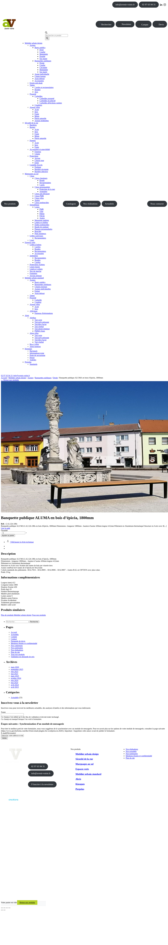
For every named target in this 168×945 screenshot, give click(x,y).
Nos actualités (131, 751)
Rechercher (106, 24)
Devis (161, 24)
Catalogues (71, 204)
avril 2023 (15, 687)
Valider (4, 738)
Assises (30, 378)
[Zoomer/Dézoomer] (2, 907)
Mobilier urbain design (17, 378)
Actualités (109, 204)
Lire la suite (5, 528)
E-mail (8, 733)
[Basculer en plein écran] (4, 907)
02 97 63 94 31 (149, 4)
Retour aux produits (27, 902)
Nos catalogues (17, 646)
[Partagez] (7, 907)
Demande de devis (18, 641)
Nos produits (10, 204)
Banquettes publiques (43, 378)
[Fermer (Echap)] (9, 907)
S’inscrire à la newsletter (42, 784)
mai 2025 (14, 674)
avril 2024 (15, 685)
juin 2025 (14, 672)
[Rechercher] (47, 38)
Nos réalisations (90, 204)
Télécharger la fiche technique (22, 542)
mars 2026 (15, 667)
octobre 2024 (16, 678)
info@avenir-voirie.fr (125, 4)
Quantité (4, 530)
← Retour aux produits (10, 380)
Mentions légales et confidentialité (24, 643)
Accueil (4, 378)
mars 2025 (15, 676)
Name (3, 712)
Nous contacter (157, 204)
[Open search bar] (46, 33)
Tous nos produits (39, 615)
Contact (14, 639)
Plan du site (15, 652)
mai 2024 (14, 683)
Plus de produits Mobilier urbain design (16, 615)
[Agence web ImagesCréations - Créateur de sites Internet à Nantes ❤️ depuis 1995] (9, 801)
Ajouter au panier (8, 535)
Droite (55, 378)
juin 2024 (14, 680)
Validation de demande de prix (22, 657)
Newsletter (126, 24)
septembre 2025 (17, 669)
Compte (144, 24)
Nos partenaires (17, 648)
